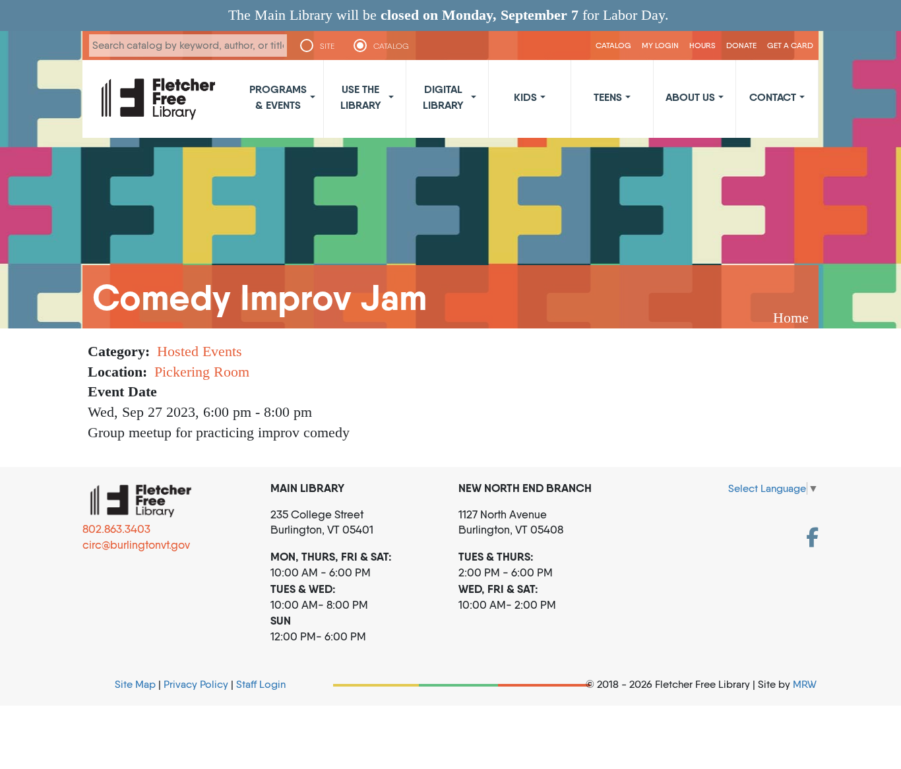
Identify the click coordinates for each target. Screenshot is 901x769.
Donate (741, 45)
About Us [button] (690, 97)
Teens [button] (608, 97)
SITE (327, 46)
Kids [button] (525, 97)
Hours (702, 45)
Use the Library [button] (360, 96)
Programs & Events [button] (278, 96)
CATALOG (391, 46)
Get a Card (790, 45)
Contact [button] (772, 97)
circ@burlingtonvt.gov (136, 544)
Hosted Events (199, 351)
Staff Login (261, 684)
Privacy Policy (196, 684)
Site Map (135, 684)
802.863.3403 (116, 529)
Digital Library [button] (443, 96)
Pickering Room (201, 371)
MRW (805, 684)
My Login (660, 45)
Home (791, 317)
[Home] (158, 99)
